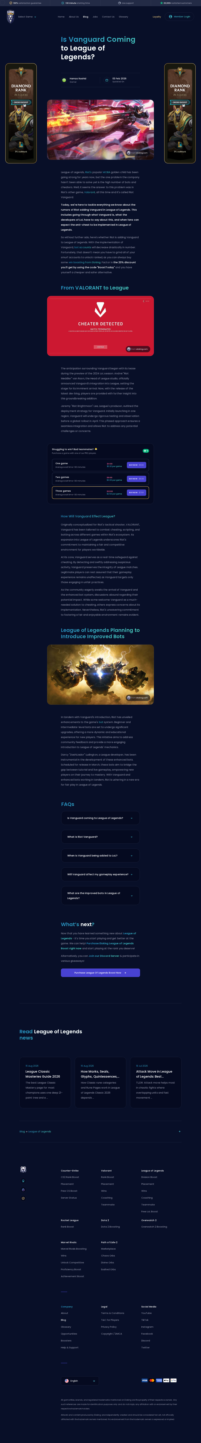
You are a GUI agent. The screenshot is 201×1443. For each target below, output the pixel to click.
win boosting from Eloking (85, 262)
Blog (85, 16)
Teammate (108, 1204)
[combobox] (80, 1381)
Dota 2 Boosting (110, 1226)
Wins (104, 1190)
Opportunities (69, 1333)
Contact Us (108, 16)
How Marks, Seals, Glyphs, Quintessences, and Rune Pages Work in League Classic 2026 (100, 1074)
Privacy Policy (109, 1326)
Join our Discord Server (104, 956)
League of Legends (39, 1131)
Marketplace (108, 1248)
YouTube (146, 1313)
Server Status (69, 1197)
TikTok (144, 1320)
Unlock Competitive (72, 1262)
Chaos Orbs (108, 1255)
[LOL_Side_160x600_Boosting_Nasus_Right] (180, 162)
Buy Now (136, 465)
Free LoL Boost (149, 1211)
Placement (67, 1184)
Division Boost (149, 1177)
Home (61, 16)
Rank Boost (107, 1177)
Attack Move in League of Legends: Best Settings (154, 1074)
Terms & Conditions (112, 1313)
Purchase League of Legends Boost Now (97, 972)
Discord (145, 1340)
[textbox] (80, 1381)
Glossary (123, 16)
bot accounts (82, 247)
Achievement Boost (72, 1276)
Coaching (106, 1197)
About (64, 1313)
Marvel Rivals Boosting (74, 1248)
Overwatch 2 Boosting (154, 1226)
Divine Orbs (107, 1262)
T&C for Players (110, 1320)
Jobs (95, 16)
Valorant (89, 192)
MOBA (106, 172)
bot (101, 722)
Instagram (147, 1326)
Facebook (147, 1333)
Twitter (145, 1347)
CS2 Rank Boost (70, 1177)
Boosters (66, 1340)
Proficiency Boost (71, 1269)
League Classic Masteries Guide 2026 (43, 1074)
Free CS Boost (69, 1190)
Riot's (88, 172)
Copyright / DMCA (111, 1333)
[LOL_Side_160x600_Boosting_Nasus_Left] (21, 162)
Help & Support (70, 1347)
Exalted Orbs (108, 1269)
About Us (74, 16)
